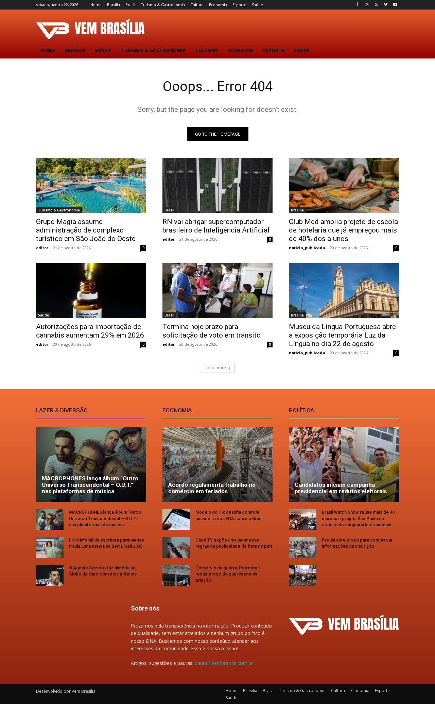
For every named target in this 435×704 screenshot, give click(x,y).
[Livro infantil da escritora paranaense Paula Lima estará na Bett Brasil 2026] (50, 547)
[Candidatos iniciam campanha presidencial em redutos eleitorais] (344, 464)
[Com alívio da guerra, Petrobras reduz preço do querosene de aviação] (176, 575)
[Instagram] (367, 5)
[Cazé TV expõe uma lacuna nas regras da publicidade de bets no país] (176, 547)
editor (42, 247)
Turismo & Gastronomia (59, 210)
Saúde (43, 315)
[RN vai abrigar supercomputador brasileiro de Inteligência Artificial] (217, 185)
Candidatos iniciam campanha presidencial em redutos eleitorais (341, 488)
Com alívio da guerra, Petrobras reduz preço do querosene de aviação (227, 574)
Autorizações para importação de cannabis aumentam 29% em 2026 (90, 331)
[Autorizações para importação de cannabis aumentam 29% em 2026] (91, 290)
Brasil (169, 210)
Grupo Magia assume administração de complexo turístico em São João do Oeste (86, 230)
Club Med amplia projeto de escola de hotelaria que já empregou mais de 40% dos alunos (343, 230)
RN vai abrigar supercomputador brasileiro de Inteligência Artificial (215, 226)
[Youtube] (395, 5)
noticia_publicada (307, 247)
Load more (215, 368)
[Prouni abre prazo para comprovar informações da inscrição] (302, 547)
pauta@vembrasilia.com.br (224, 663)
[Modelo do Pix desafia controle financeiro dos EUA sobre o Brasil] (176, 519)
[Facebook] (357, 5)
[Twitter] (376, 5)
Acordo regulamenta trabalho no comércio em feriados (212, 488)
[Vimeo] (385, 5)
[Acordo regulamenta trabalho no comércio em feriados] (217, 464)
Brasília (297, 210)
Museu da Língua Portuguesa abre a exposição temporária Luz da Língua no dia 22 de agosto (342, 335)
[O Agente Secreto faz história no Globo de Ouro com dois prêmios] (50, 575)
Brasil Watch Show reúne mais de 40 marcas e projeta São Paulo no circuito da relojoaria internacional (358, 518)
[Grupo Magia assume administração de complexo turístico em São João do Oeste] (91, 185)
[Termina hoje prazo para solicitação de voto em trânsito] (217, 290)
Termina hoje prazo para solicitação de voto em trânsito (211, 331)
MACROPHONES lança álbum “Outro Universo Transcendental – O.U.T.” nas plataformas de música (90, 484)
